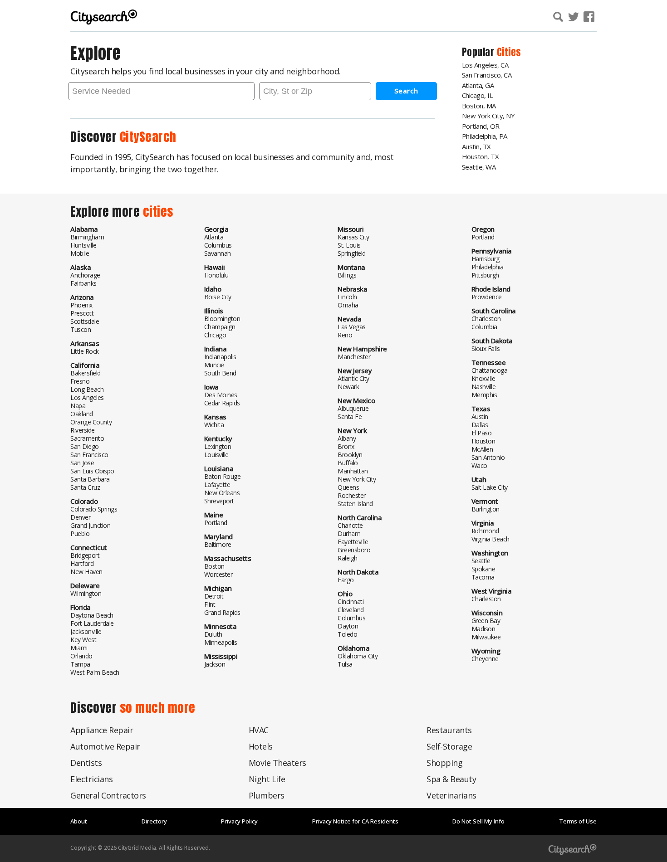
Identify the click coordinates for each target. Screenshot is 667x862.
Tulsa (345, 664)
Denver (80, 517)
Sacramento (87, 438)
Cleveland (351, 609)
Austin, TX (476, 146)
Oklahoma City (358, 656)
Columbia (484, 326)
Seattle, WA (479, 166)
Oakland (81, 413)
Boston (214, 566)
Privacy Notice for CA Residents (355, 821)
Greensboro (354, 549)
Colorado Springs (93, 509)
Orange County (91, 422)
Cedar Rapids (222, 403)
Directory (154, 821)
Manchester (354, 356)
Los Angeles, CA (485, 64)
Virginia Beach (490, 539)
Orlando (81, 656)
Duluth (213, 634)
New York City (357, 479)
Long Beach (86, 389)
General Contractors (108, 795)
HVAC (259, 730)
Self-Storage (449, 746)
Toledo (347, 634)
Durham (349, 533)
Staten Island (355, 503)
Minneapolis (220, 642)
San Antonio (488, 457)
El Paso (481, 433)
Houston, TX (480, 156)
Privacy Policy (239, 821)
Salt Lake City (489, 487)
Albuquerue (353, 408)
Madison (483, 628)
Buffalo (348, 462)
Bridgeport (84, 555)
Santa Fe (350, 416)
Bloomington (222, 318)
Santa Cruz (85, 487)
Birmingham (87, 237)
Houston (483, 441)
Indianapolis (220, 356)
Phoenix (81, 305)
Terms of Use (578, 821)
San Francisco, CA (487, 74)
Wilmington (85, 593)
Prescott (81, 313)
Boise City (217, 296)
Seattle (480, 560)
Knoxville (483, 378)
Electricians (91, 779)
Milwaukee (486, 637)
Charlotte (350, 525)
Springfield (352, 253)
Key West (83, 639)
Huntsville (83, 245)
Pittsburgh (485, 275)
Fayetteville (353, 541)
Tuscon (80, 329)
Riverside (82, 430)
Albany (347, 438)
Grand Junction (90, 525)
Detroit (214, 596)
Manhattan (353, 471)
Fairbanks (83, 283)
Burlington (485, 509)
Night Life (267, 779)
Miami (79, 647)
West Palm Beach (94, 672)
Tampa (80, 664)
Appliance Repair (101, 730)
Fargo (346, 579)
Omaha (348, 305)
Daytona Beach (91, 615)
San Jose (82, 462)
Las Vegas (352, 326)
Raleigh (348, 558)
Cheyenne (485, 658)
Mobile (79, 253)
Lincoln (347, 296)
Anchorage (85, 275)
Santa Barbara (90, 479)
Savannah (217, 253)
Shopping (444, 762)
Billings (347, 275)
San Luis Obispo (92, 471)
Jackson (215, 664)
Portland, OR (481, 126)
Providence (486, 296)
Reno (345, 335)
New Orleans (222, 492)
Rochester (352, 495)
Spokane (483, 569)
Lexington (217, 446)
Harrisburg (485, 258)
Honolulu (216, 275)
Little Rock (84, 351)
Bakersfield (85, 373)
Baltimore (217, 544)
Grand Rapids (222, 612)
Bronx (346, 446)
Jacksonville (85, 631)
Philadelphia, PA (484, 136)
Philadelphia (487, 267)
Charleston (486, 318)
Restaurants (449, 730)
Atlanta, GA (478, 85)
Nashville (483, 386)
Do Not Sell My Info (478, 821)
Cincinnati (350, 601)
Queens (348, 487)
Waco (479, 465)
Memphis (484, 394)
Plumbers (266, 795)
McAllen (482, 449)
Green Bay (485, 620)
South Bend (220, 373)
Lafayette (217, 484)
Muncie (214, 364)
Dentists (86, 762)
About (78, 821)
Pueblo (79, 533)
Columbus (218, 245)
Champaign (219, 326)
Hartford (81, 563)
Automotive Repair (105, 746)
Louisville (216, 454)
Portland (215, 522)
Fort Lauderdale (92, 623)
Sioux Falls (485, 348)
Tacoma (483, 577)
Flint (210, 604)
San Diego (84, 446)
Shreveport (219, 501)
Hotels (261, 746)
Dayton (348, 626)
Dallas (479, 424)
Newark (348, 386)
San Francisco (89, 454)
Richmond (485, 530)
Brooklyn (350, 454)
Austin (479, 416)
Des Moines (220, 394)
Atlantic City (353, 378)
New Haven (86, 571)
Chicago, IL (477, 95)
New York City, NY (488, 115)
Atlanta (214, 237)
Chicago (215, 335)
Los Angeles (87, 397)
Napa (77, 405)
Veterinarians (451, 795)
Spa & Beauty (451, 779)
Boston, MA (479, 105)
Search (406, 90)
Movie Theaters (277, 762)
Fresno (79, 381)
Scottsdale (84, 321)
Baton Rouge (222, 476)
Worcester (218, 574)
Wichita (214, 424)
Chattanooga (489, 370)
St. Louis (349, 245)
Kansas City (353, 237)
